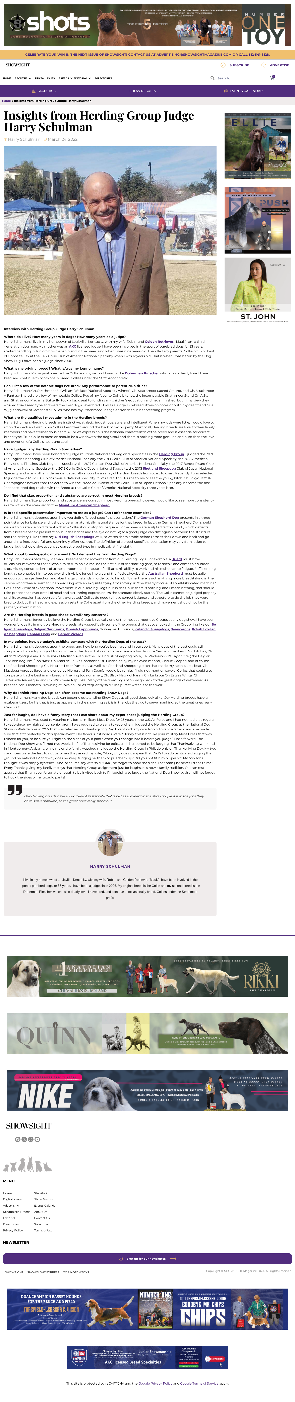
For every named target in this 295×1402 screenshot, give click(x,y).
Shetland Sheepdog (159, 468)
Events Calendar (45, 1205)
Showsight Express (43, 1272)
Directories (11, 1224)
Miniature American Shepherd (84, 505)
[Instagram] (30, 1139)
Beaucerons (180, 629)
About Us (40, 1212)
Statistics (40, 1193)
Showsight (14, 1272)
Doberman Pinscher (142, 373)
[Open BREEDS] (71, 78)
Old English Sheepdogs (74, 537)
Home (6, 100)
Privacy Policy (13, 1230)
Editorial (9, 1218)
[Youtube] (37, 1139)
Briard (177, 559)
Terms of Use (43, 1230)
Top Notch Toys (76, 1272)
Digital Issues (12, 1199)
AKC (72, 346)
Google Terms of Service (199, 1383)
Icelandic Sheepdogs (151, 629)
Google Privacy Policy (155, 1383)
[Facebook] (17, 1139)
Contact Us (42, 1218)
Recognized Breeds (16, 1212)
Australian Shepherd (165, 573)
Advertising (11, 1205)
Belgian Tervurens (49, 629)
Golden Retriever (159, 342)
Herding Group (171, 454)
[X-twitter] (24, 1139)
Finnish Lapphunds (82, 629)
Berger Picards (70, 634)
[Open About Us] (29, 78)
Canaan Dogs (38, 634)
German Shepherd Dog (159, 518)
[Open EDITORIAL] (89, 78)
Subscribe (41, 1224)
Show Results (43, 1199)
